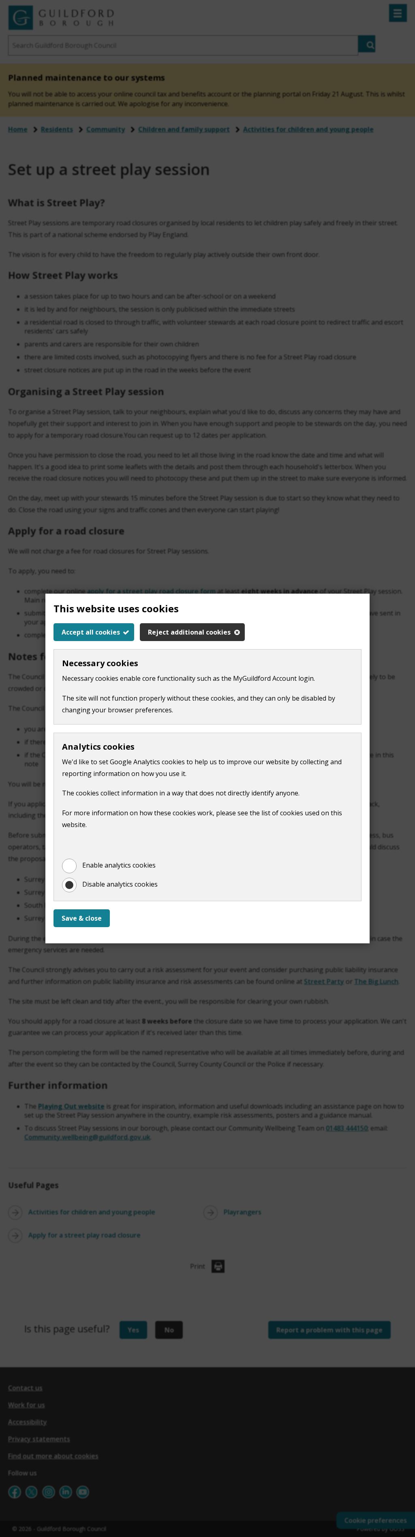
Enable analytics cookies (119, 865)
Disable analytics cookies (120, 884)
